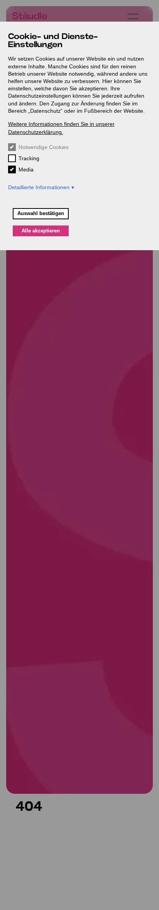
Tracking (29, 158)
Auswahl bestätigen (40, 213)
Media (26, 169)
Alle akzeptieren (41, 231)
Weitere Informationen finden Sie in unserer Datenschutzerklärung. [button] (61, 128)
